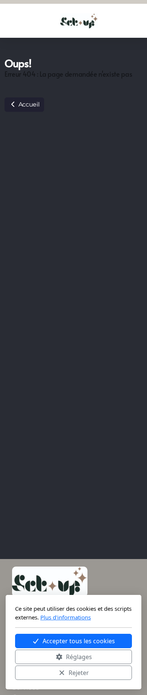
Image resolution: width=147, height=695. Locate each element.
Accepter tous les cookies (79, 641)
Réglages (79, 657)
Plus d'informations (65, 617)
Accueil (28, 104)
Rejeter (79, 673)
